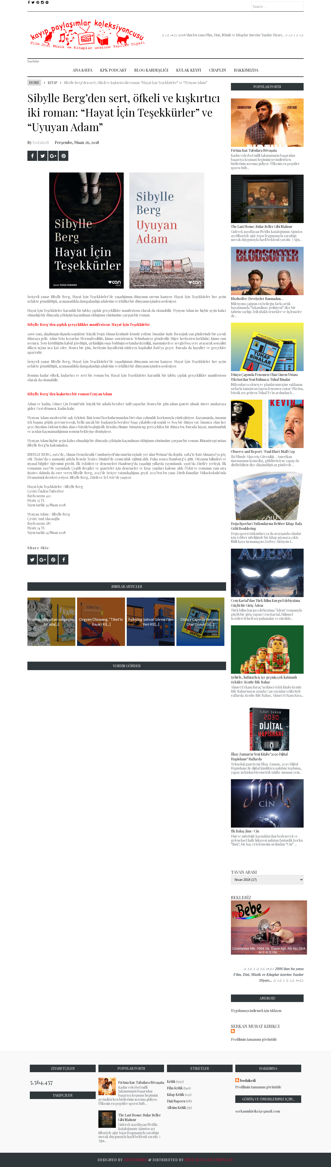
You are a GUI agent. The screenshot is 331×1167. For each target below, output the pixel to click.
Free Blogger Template (209, 1160)
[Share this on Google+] (53, 156)
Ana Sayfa (82, 70)
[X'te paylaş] (42, 156)
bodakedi (41, 142)
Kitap (52, 82)
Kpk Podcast (113, 70)
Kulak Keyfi (188, 70)
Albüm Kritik (176, 1107)
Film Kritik (175, 1088)
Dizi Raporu (176, 1101)
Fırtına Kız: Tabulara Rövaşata (141, 1082)
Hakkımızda (246, 70)
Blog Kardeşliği (151, 70)
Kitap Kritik (175, 1094)
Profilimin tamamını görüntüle (254, 1039)
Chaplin (217, 70)
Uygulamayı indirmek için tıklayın (256, 1010)
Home (34, 82)
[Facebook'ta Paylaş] (32, 156)
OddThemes (135, 1160)
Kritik (171, 1081)
